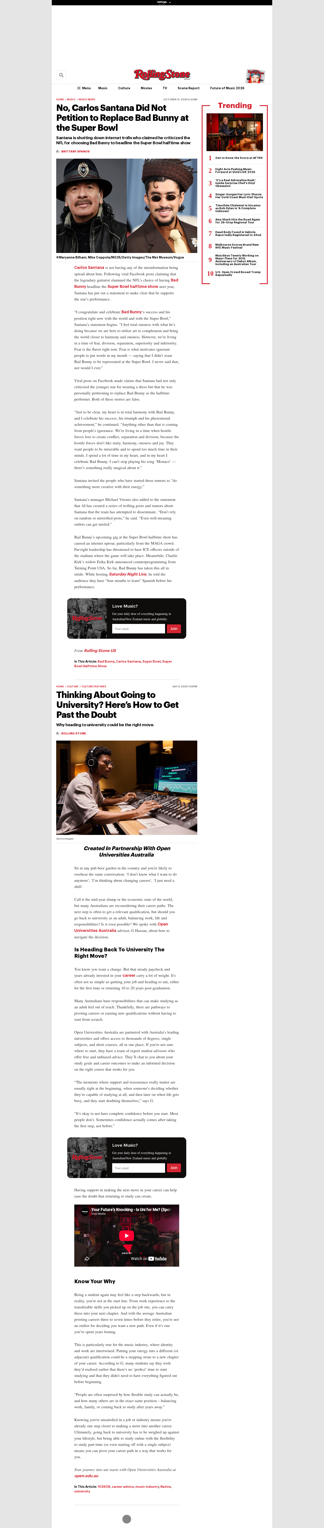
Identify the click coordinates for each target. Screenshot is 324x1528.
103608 (104, 1486)
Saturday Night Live (127, 574)
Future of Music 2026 (227, 88)
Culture (124, 88)
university (82, 1491)
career (129, 975)
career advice (123, 1486)
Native (165, 1486)
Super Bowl (151, 661)
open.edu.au (86, 1476)
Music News (87, 99)
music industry (147, 1486)
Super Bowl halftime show (133, 287)
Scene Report (189, 88)
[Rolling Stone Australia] (162, 78)
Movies (146, 88)
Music (103, 88)
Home (60, 99)
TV (165, 88)
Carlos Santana (89, 268)
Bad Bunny (131, 312)
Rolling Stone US (100, 651)
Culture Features (94, 686)
